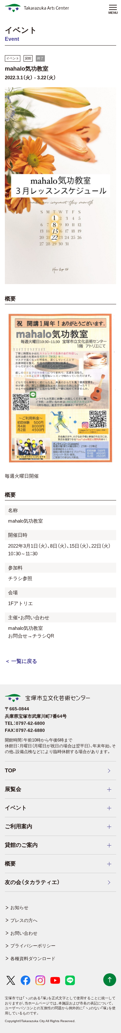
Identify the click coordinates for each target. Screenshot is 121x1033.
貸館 (28, 58)
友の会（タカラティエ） (32, 882)
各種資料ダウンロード (32, 958)
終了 (40, 58)
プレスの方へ (23, 920)
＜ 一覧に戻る (21, 661)
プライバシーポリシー (32, 945)
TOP (10, 771)
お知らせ (19, 907)
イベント (12, 58)
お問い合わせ (23, 933)
